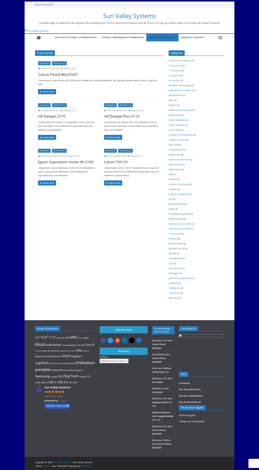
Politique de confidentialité (192, 421)
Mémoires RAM (176, 204)
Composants (175, 149)
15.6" (44, 337)
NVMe (72, 363)
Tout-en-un (174, 293)
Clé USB (80, 345)
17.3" (52, 337)
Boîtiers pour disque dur (180, 110)
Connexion (184, 383)
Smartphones (175, 258)
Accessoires (174, 80)
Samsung (42, 376)
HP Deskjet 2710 (51, 116)
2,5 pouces (174, 75)
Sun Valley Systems (129, 16)
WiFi (75, 382)
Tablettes (173, 283)
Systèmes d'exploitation (180, 278)
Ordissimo (57, 370)
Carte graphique (69, 345)
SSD (171, 263)
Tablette (82, 376)
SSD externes (175, 268)
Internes (173, 179)
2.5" (37, 337)
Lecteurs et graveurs (179, 184)
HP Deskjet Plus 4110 (121, 116)
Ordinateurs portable (179, 213)
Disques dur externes (179, 159)
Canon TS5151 (116, 161)
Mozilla (56, 363)
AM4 (67, 337)
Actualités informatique (180, 85)
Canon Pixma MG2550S (57, 74)
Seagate (54, 376)
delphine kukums (161, 412)
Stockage (173, 273)
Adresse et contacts (192, 37)
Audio (49, 345)
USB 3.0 (62, 382)
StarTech (71, 376)
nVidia (171, 209)
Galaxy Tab (64, 351)
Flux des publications (190, 389)
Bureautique (174, 115)
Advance (60, 337)
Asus (40, 344)
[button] (174, 37)
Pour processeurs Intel (180, 228)
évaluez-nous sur (56, 405)
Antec (80, 338)
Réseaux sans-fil (176, 248)
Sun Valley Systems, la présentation (76, 37)
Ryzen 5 (79, 370)
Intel (171, 174)
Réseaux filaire (176, 243)
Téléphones (174, 288)
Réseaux (173, 238)
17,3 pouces (174, 70)
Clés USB (173, 144)
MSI (61, 363)
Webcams (173, 298)
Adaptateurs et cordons (180, 90)
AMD (171, 100)
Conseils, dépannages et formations (122, 37)
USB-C (52, 382)
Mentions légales (187, 415)
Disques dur (174, 154)
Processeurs (175, 233)
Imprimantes (44, 63)
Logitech (41, 362)
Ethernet (55, 350)
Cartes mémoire (176, 124)
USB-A (44, 382)
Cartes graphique (177, 120)
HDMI (79, 350)
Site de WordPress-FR (190, 402)
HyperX (86, 351)
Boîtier (57, 345)
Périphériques (59, 63)
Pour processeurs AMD (180, 223)
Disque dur (46, 350)
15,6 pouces (174, 65)
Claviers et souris (177, 139)
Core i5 (89, 345)
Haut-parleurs (175, 164)
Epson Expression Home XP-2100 (65, 161)
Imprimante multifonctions (48, 356)
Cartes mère (175, 129)
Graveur (71, 351)
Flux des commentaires (191, 395)
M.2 (170, 199)
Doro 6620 (157, 382)
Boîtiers (172, 105)
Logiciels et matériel (161, 37)
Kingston (76, 356)
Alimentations (175, 95)
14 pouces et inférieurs (180, 60)
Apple (86, 337)
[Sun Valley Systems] (36, 31)
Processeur (69, 370)
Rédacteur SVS (69, 68)
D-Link (37, 351)
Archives (104, 356)
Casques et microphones (181, 134)
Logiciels (173, 189)
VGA (70, 382)
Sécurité (172, 253)
